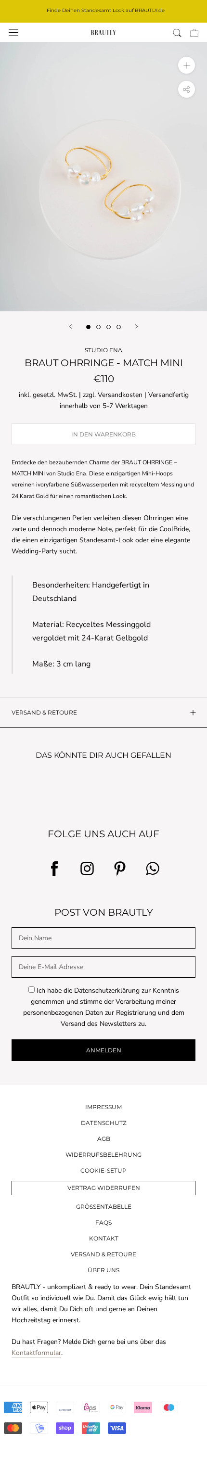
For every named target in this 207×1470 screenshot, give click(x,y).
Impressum (103, 1107)
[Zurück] (70, 326)
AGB (103, 1138)
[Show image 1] (88, 327)
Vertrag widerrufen (103, 1187)
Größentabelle (103, 1206)
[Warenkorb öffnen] (194, 33)
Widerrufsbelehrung (103, 1154)
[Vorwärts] (136, 326)
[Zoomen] (186, 65)
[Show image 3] (108, 327)
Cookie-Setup (103, 1170)
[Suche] (177, 32)
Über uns (103, 1270)
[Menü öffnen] (13, 32)
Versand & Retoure (103, 1254)
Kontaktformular (36, 1352)
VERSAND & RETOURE (44, 712)
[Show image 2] (98, 327)
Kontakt (103, 1238)
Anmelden (103, 1050)
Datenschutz (104, 1122)
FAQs (103, 1222)
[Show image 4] (118, 327)
